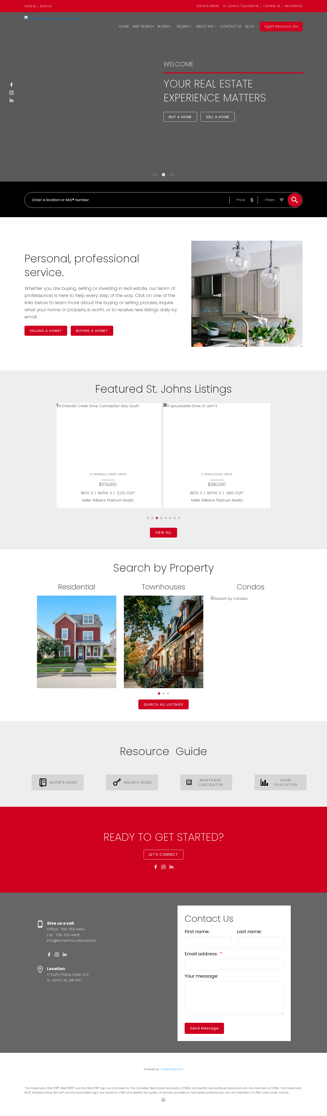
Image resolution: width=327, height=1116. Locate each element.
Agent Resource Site (281, 26)
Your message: (201, 976)
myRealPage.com (171, 1069)
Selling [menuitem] (183, 26)
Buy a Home (180, 117)
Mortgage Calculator (210, 782)
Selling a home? (46, 331)
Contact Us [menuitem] (231, 26)
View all (163, 532)
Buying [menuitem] (163, 26)
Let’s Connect (163, 854)
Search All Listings (163, 704)
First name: (197, 931)
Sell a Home (217, 117)
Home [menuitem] (124, 26)
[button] (31, 6)
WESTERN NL (294, 6)
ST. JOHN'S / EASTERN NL (241, 6)
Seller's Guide (138, 782)
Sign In (30, 6)
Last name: (249, 931)
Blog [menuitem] (249, 26)
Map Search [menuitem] (143, 26)
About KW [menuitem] (204, 26)
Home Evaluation (286, 782)
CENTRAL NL (272, 6)
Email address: (202, 954)
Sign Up (46, 6)
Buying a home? (92, 331)
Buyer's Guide (63, 782)
